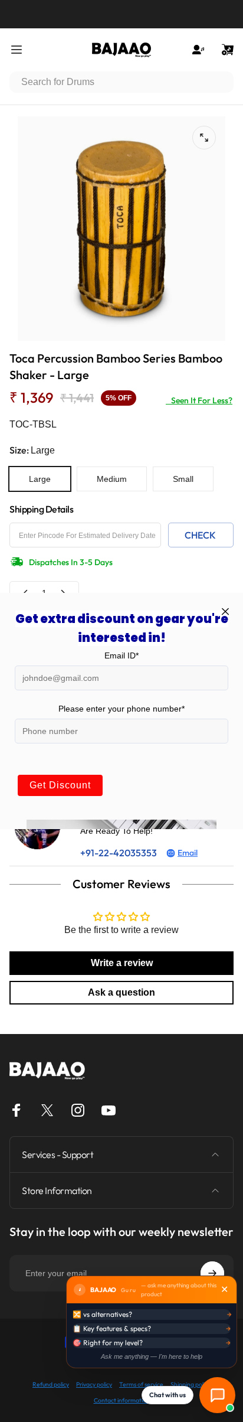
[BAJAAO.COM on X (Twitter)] (47, 1110)
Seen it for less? (199, 400)
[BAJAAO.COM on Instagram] (78, 1110)
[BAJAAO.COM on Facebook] (16, 1110)
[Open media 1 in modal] (204, 137)
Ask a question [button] (121, 992)
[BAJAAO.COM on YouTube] (108, 1110)
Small (183, 479)
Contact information (122, 1400)
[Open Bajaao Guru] (217, 1395)
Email (188, 852)
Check (200, 535)
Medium (112, 479)
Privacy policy (94, 1384)
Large (40, 479)
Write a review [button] (122, 963)
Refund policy (50, 1384)
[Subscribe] (212, 1273)
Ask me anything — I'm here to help (151, 1356)
